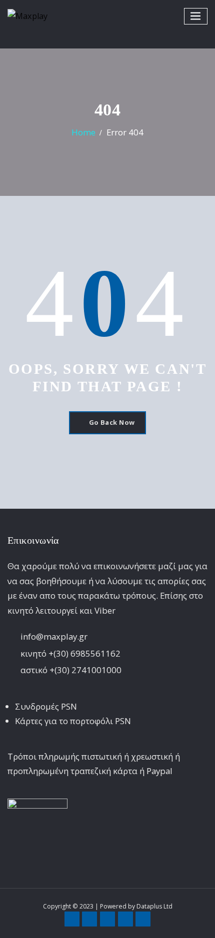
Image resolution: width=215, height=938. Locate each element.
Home (84, 132)
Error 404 (125, 132)
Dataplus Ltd (154, 906)
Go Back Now (112, 422)
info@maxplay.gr (54, 636)
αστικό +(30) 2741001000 (71, 670)
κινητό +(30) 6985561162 (70, 653)
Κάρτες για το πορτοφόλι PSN (73, 721)
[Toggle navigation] (196, 16)
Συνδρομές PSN (46, 706)
